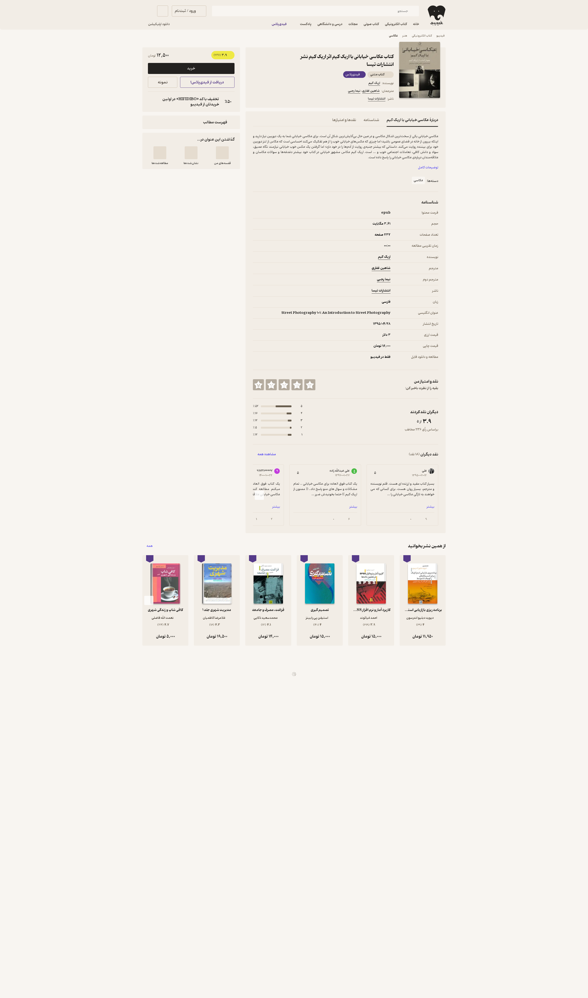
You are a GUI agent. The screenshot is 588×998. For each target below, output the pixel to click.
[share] (288, 99)
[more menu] (255, 99)
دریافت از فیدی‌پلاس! (207, 82)
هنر (404, 36)
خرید (191, 68)
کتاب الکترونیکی (422, 36)
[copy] (152, 101)
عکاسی (393, 35)
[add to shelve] (222, 152)
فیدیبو (440, 36)
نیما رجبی (354, 90)
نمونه (163, 82)
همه (150, 546)
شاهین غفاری (371, 90)
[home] (436, 15)
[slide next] (259, 495)
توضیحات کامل (428, 167)
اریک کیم (374, 83)
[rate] (309, 384)
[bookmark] (266, 99)
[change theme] (147, 11)
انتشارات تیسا (376, 98)
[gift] (277, 99)
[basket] (162, 11)
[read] (159, 152)
